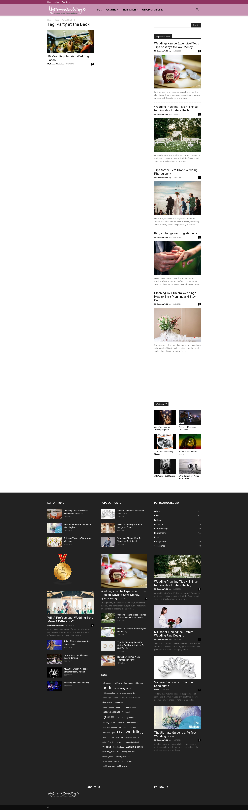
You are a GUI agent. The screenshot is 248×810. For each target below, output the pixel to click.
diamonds (107, 702)
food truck (126, 712)
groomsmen (131, 717)
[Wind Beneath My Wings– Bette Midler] (190, 466)
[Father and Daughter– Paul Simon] (190, 417)
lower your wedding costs (111, 727)
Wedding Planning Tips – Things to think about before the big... (176, 108)
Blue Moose (128, 683)
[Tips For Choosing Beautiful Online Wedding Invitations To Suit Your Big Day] (108, 646)
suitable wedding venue (130, 737)
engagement (131, 707)
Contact (56, 2)
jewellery (121, 722)
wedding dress (134, 746)
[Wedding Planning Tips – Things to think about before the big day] (177, 135)
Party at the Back (129, 727)
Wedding (106, 746)
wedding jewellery (127, 752)
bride (107, 687)
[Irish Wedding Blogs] (62, 584)
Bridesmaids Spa (108, 693)
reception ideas (108, 737)
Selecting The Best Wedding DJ (78, 683)
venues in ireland (132, 742)
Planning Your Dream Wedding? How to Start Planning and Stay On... (175, 296)
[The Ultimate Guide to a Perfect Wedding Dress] (54, 528)
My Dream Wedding (55, 64)
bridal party (139, 683)
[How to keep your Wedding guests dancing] (54, 659)
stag (117, 737)
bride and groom (123, 688)
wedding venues (108, 766)
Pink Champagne (108, 733)
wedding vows (122, 766)
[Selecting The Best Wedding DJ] (54, 686)
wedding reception (123, 756)
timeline (120, 742)
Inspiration (129, 9)
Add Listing (66, 2)
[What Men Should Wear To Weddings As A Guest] (108, 542)
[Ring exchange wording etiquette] (177, 258)
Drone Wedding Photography (113, 707)
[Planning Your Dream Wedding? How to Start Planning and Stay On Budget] (177, 325)
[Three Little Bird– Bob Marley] (190, 441)
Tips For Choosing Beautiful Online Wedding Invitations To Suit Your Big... (130, 645)
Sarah (156, 690)
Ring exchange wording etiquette (175, 233)
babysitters (106, 683)
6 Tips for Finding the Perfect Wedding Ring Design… (173, 633)
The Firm (111, 742)
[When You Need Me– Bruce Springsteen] (165, 417)
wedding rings (127, 761)
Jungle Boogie (132, 722)
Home (99, 9)
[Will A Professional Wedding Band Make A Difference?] (70, 602)
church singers (134, 698)
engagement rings (111, 711)
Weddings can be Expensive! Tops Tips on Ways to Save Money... (176, 45)
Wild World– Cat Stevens (164, 476)
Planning (111, 9)
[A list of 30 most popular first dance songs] (54, 645)
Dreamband (118, 703)
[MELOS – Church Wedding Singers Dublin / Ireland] (54, 672)
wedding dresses (110, 751)
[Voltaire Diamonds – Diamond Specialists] (108, 514)
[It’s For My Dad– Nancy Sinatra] (165, 441)
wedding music (108, 756)
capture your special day (126, 693)
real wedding (130, 731)
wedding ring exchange (111, 761)
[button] (197, 10)
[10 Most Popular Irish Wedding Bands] (70, 41)
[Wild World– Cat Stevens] (165, 466)
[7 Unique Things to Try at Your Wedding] (54, 542)
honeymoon (109, 722)
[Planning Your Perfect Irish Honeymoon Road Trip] (54, 514)
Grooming (121, 717)
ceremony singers (120, 698)
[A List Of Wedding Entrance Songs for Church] (108, 528)
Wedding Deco (118, 747)
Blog (49, 2)
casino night (106, 698)
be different (117, 683)
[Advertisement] (177, 378)
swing (104, 742)
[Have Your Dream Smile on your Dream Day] (108, 632)
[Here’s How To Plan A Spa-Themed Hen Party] (108, 661)
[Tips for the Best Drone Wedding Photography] (177, 198)
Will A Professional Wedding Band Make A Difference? (70, 619)
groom (109, 716)
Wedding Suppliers (152, 9)
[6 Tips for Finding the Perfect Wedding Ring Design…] (177, 616)
